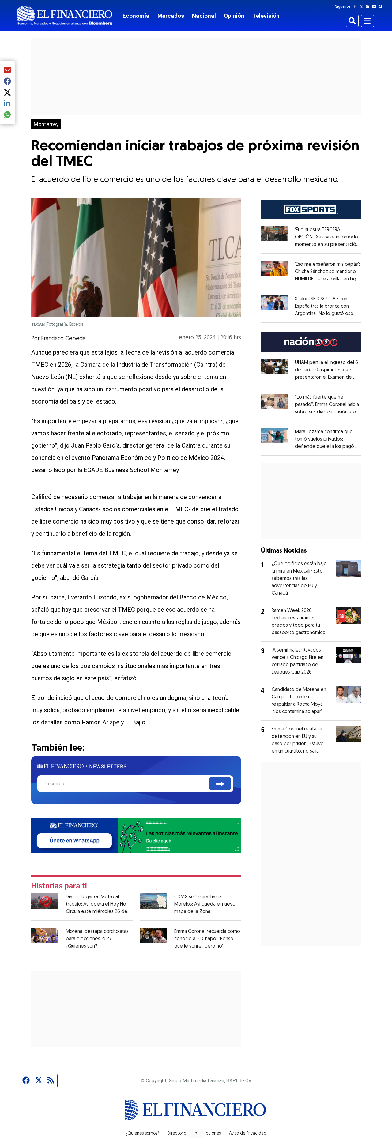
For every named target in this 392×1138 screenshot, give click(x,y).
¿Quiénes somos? (142, 1134)
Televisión (266, 15)
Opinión (234, 15)
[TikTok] (382, 6)
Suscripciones (207, 1134)
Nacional (204, 15)
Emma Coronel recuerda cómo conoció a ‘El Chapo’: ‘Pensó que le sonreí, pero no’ (207, 939)
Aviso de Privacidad (247, 1134)
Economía (136, 15)
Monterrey (46, 124)
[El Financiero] (65, 15)
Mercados (170, 15)
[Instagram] (369, 6)
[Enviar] (220, 783)
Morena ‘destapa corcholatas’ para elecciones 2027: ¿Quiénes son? (98, 939)
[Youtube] (375, 6)
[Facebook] (356, 6)
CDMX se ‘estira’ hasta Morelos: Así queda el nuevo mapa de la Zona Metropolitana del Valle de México (205, 912)
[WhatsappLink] (136, 835)
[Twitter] (362, 6)
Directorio (177, 1134)
